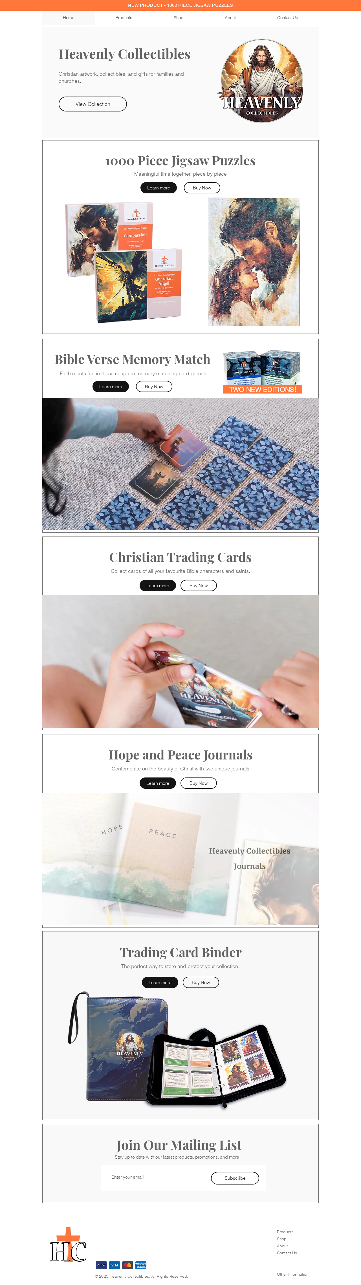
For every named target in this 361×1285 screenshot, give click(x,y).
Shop (282, 1238)
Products (285, 1231)
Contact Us (287, 1252)
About (282, 1245)
